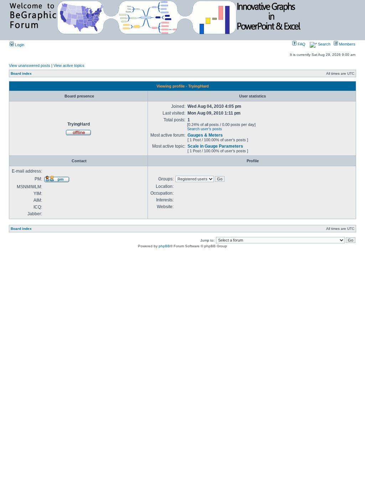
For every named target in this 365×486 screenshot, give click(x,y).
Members (346, 44)
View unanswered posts (29, 65)
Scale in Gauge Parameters (215, 146)
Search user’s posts (204, 129)
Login (19, 45)
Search (323, 44)
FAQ (301, 44)
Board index (21, 73)
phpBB (164, 246)
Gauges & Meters (205, 135)
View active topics (68, 65)
